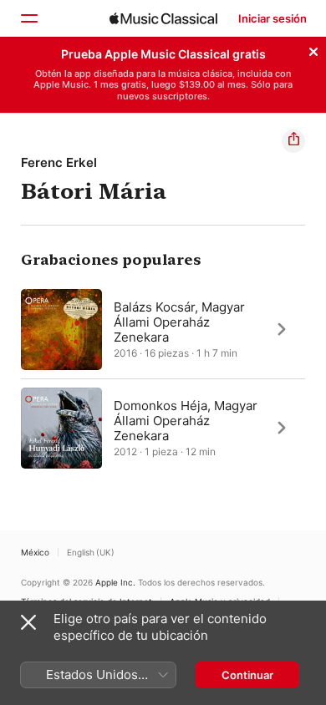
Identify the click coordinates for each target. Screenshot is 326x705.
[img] (163, 18)
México (35, 552)
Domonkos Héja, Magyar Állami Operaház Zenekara (185, 420)
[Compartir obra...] (293, 141)
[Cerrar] (313, 49)
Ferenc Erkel (59, 162)
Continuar (247, 675)
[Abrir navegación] (28, 18)
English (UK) (91, 552)
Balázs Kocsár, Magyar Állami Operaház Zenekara (179, 321)
